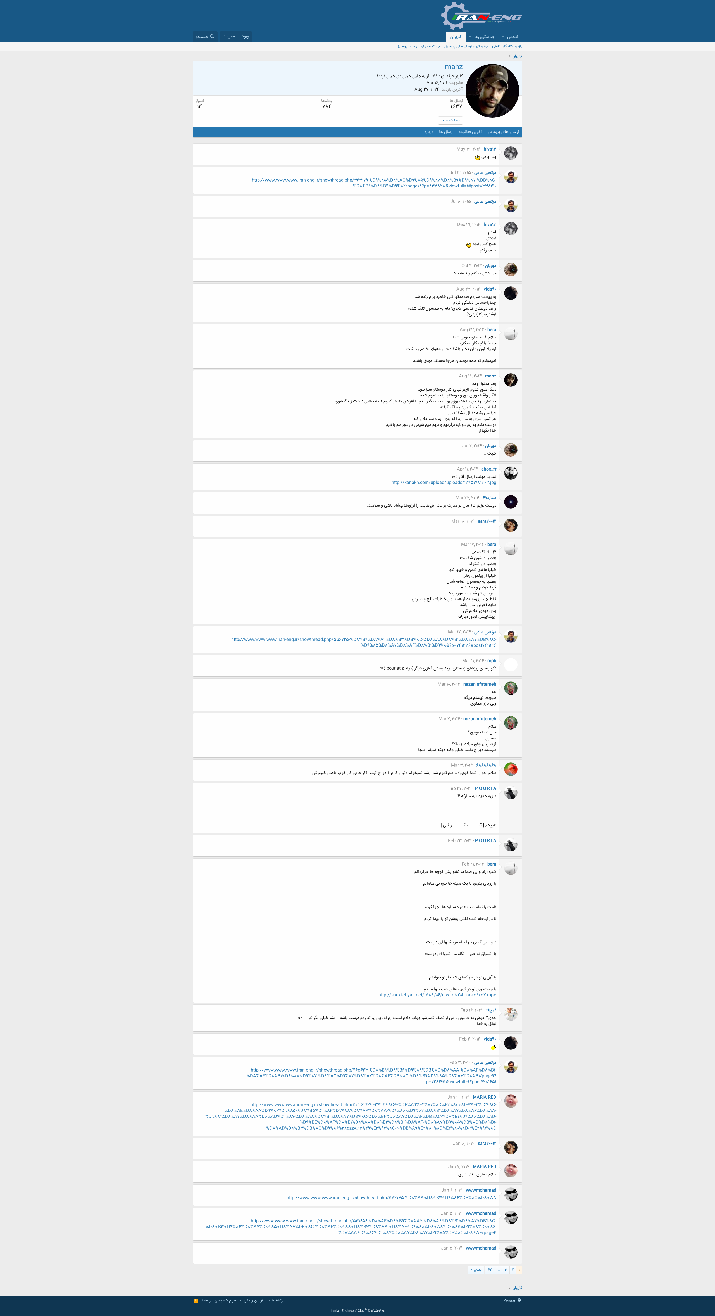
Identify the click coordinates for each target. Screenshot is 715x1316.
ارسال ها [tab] (446, 132)
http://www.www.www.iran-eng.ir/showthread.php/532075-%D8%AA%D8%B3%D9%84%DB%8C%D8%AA (391, 1197)
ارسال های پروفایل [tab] (503, 132)
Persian (510, 1301)
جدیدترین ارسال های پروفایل (466, 46)
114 (200, 107)
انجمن (512, 37)
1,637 (456, 107)
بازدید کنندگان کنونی (507, 46)
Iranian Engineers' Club (358, 1310)
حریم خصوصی (225, 1301)
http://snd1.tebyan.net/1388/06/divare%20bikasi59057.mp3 (437, 995)
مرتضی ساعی (485, 172)
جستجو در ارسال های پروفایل (418, 46)
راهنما (206, 1301)
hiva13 (490, 149)
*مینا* (491, 1010)
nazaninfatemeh (479, 684)
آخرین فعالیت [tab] (470, 132)
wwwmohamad (481, 1190)
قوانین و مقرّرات (251, 1301)
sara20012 (487, 521)
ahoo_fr (488, 469)
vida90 (490, 289)
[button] (503, 37)
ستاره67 (489, 498)
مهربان (490, 265)
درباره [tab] (429, 132)
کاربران (456, 37)
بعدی (478, 1270)
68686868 (486, 765)
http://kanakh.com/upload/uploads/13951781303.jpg (444, 482)
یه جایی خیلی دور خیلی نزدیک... (398, 76)
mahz (490, 376)
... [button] (498, 1270)
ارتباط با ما (275, 1301)
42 (490, 1270)
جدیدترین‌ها (484, 37)
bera (491, 329)
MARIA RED (484, 1097)
